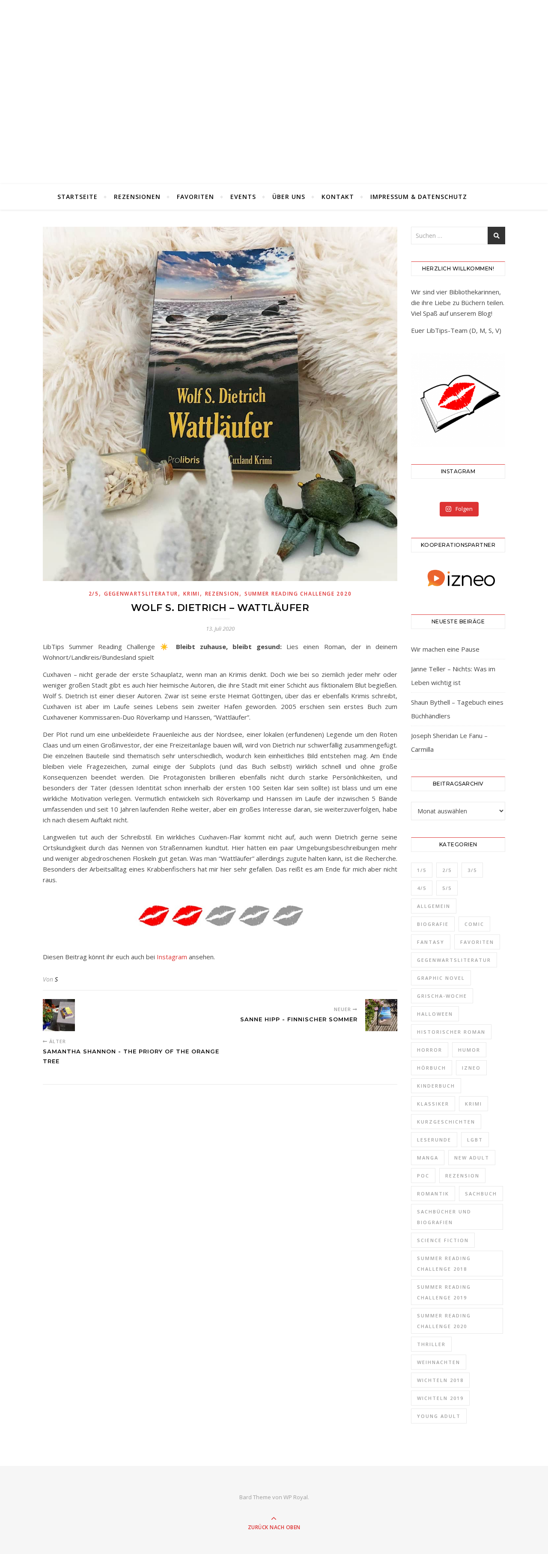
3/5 (472, 870)
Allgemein (433, 906)
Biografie (433, 924)
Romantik (433, 1193)
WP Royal (295, 1497)
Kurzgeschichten (446, 1121)
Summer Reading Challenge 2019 (444, 1292)
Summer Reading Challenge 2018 (444, 1263)
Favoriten (195, 197)
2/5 (94, 593)
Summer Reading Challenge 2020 (297, 593)
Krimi (191, 593)
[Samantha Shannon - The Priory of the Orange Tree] (59, 1015)
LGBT (475, 1139)
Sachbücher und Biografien (444, 1216)
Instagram (172, 956)
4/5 (421, 888)
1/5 (421, 870)
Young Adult (439, 1416)
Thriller (431, 1344)
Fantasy (430, 942)
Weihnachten (438, 1362)
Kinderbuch (436, 1085)
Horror (429, 1050)
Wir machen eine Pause (445, 649)
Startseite (77, 197)
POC (423, 1175)
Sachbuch (481, 1193)
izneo (471, 1068)
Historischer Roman (451, 1032)
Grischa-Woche (442, 996)
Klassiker (433, 1103)
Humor (469, 1050)
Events (243, 197)
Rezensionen (137, 197)
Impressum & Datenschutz (418, 197)
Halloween (435, 1014)
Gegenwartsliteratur (141, 593)
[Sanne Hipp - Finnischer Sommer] (381, 1015)
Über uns (288, 197)
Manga (427, 1157)
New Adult (471, 1157)
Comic (474, 924)
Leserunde (434, 1139)
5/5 (447, 888)
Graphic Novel (441, 978)
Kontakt (338, 197)
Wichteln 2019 (440, 1398)
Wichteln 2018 (440, 1380)
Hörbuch (431, 1068)
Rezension (222, 593)
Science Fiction (443, 1240)
